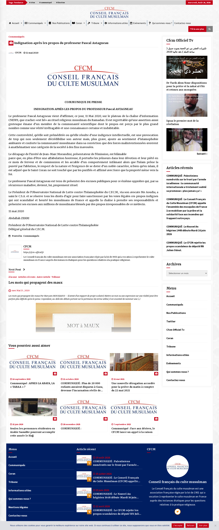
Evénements (139, 23)
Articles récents (26, 277)
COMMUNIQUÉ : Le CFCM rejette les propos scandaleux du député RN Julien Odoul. (186, 246)
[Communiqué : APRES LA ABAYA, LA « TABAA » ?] (32, 364)
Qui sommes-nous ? (162, 23)
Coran (79, 23)
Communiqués (35, 23)
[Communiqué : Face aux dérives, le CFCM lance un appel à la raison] (134, 409)
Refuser (191, 525)
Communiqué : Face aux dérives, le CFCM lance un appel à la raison (133, 430)
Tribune (95, 23)
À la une (12, 277)
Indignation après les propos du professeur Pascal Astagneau (61, 43)
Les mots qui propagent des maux (35, 283)
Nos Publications (61, 23)
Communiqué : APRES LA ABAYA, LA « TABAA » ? (32, 385)
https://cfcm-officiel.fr (33, 252)
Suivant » (202, 153)
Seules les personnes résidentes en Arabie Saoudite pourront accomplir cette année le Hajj (32, 432)
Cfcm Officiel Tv (175, 329)
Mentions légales (18, 507)
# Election (60, 2)
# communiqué (45, 2)
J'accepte (177, 525)
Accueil (15, 23)
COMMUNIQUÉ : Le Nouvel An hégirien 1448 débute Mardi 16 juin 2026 (186, 230)
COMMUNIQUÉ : (71, 428)
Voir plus (203, 525)
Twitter (170, 321)
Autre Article (43, 277)
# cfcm (32, 2)
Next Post (14, 269)
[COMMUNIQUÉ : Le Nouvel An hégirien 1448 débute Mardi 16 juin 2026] (84, 493)
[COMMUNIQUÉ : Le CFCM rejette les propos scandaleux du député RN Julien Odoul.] (84, 509)
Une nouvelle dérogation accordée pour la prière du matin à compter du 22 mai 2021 (133, 387)
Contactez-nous (182, 23)
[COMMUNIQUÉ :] (83, 409)
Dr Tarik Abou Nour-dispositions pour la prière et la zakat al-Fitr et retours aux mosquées (186, 86)
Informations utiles (118, 23)
